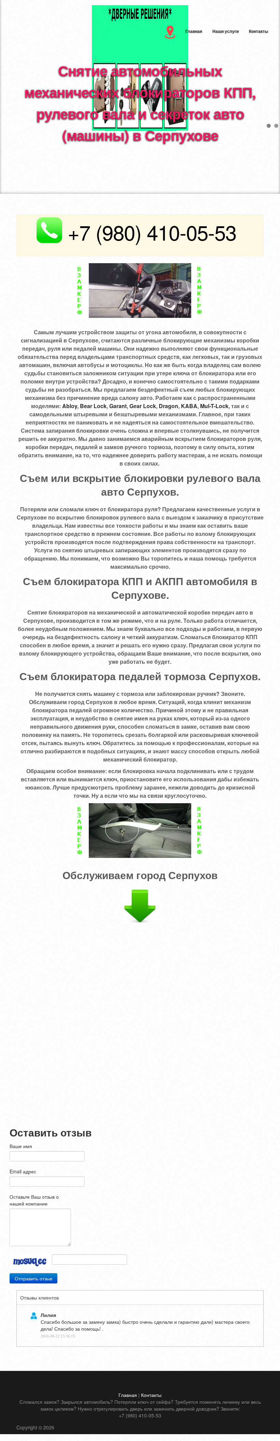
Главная (193, 31)
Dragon (168, 406)
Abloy (69, 406)
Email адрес (23, 1171)
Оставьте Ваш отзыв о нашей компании (34, 1200)
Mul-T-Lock (214, 406)
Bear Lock (93, 406)
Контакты (258, 31)
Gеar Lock (142, 406)
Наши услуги (225, 31)
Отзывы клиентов (39, 1297)
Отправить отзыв (33, 1278)
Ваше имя (21, 1146)
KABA (189, 406)
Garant (118, 406)
